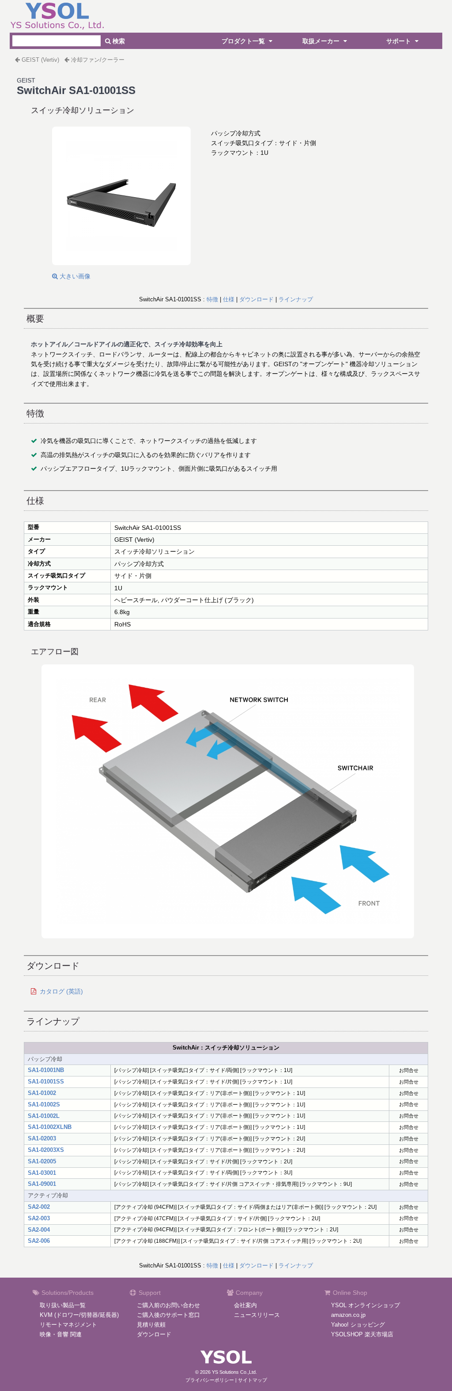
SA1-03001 (42, 1173)
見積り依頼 (151, 1324)
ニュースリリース (257, 1315)
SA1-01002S (44, 1104)
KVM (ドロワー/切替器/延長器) (79, 1315)
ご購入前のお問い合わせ (168, 1305)
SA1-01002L (44, 1116)
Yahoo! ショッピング (358, 1324)
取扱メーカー (321, 41)
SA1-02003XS (46, 1150)
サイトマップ (252, 1380)
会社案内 (245, 1305)
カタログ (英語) (61, 991)
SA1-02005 (42, 1161)
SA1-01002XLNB (50, 1127)
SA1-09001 (42, 1184)
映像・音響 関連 (61, 1334)
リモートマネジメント (68, 1324)
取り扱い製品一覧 (63, 1305)
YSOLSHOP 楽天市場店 (362, 1334)
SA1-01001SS (46, 1081)
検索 (118, 41)
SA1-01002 (42, 1093)
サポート (399, 41)
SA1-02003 (42, 1138)
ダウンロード (256, 299)
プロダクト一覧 (244, 41)
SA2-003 (39, 1218)
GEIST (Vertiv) (40, 59)
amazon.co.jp (348, 1315)
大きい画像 (74, 276)
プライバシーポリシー (209, 1380)
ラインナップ (296, 299)
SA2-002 (39, 1207)
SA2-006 (39, 1240)
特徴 (212, 299)
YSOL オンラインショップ (365, 1305)
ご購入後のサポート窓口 (168, 1315)
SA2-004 (39, 1229)
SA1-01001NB (46, 1070)
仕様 (228, 299)
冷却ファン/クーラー (97, 59)
